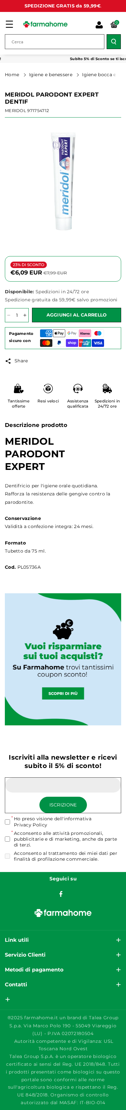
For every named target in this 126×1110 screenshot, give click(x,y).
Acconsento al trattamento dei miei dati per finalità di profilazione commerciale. (65, 856)
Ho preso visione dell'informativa (52, 821)
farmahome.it (41, 1018)
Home (13, 75)
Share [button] (21, 361)
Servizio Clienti (25, 955)
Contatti (16, 984)
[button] (9, 24)
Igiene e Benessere (51, 75)
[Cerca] (114, 41)
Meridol (15, 110)
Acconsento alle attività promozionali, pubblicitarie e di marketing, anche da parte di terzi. (65, 839)
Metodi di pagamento (34, 970)
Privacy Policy (30, 825)
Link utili (17, 940)
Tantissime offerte (19, 404)
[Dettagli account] (99, 25)
